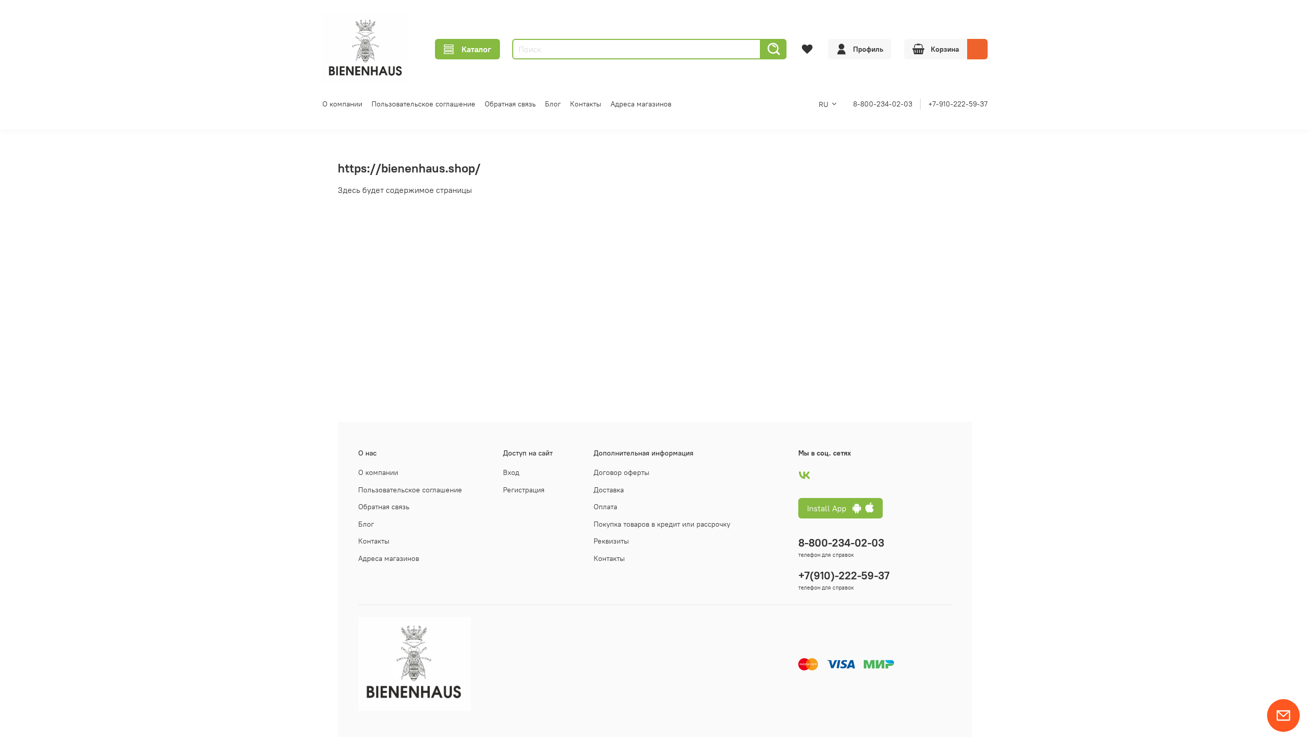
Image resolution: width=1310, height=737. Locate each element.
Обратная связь (510, 104)
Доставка (609, 489)
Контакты (585, 104)
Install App (830, 508)
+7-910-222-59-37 (958, 104)
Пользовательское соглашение (423, 104)
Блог (553, 104)
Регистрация (523, 489)
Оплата (605, 506)
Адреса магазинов (640, 104)
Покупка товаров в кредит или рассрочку (662, 524)
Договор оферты (621, 472)
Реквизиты (611, 541)
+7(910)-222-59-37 (843, 575)
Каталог (476, 49)
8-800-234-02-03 (882, 104)
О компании (342, 104)
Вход (511, 472)
